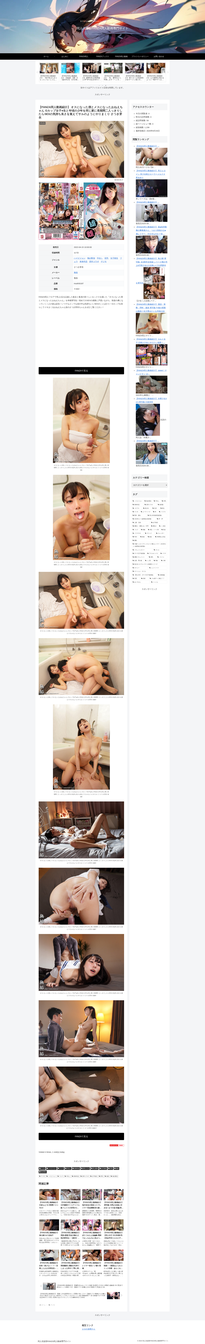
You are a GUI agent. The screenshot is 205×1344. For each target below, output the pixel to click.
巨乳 (106, 258)
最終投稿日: (141, 131)
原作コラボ (94, 262)
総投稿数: (140, 127)
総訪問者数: (141, 120)
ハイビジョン (79, 258)
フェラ (61, 1168)
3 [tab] (106, 85)
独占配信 (91, 258)
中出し (100, 258)
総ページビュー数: (144, 124)
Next (168, 72)
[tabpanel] (49, 72)
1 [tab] (99, 85)
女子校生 (114, 258)
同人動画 (95, 1168)
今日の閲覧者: (142, 114)
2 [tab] (102, 85)
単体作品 (83, 262)
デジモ (104, 262)
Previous (37, 72)
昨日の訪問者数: (143, 117)
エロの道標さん (88, 1329)
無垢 (76, 272)
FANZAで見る (81, 371)
